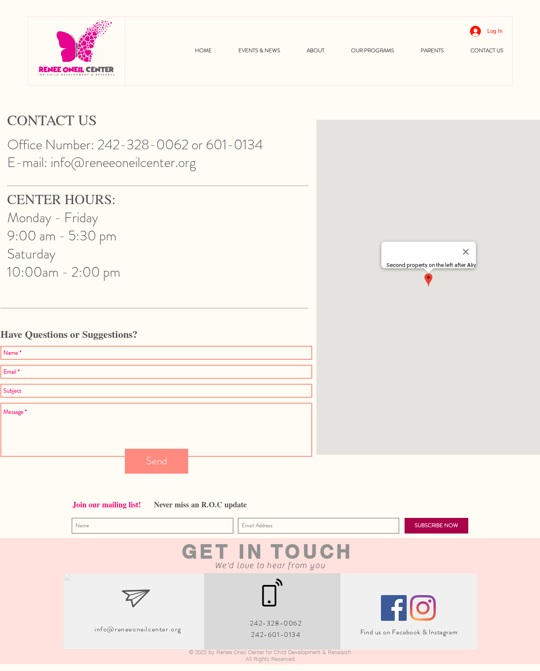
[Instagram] (423, 608)
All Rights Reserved (270, 658)
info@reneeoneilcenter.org (123, 162)
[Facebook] (394, 608)
